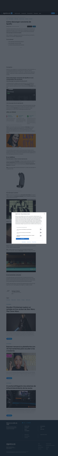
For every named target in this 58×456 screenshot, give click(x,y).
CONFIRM (22, 238)
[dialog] (29, 228)
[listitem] (29, 227)
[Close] (45, 214)
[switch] (40, 229)
